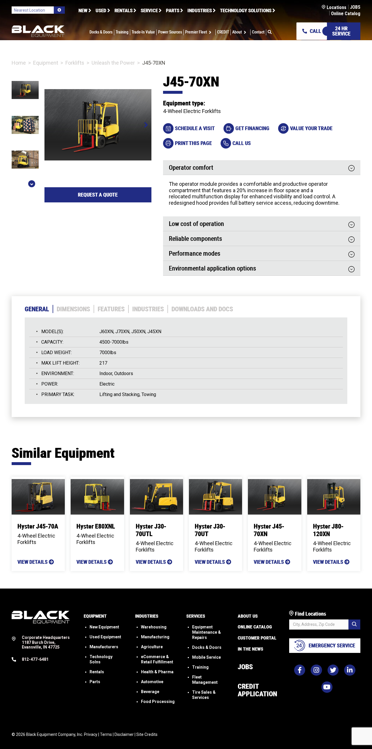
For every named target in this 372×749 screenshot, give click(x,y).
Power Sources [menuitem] (170, 32)
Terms (106, 734)
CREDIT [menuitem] (223, 32)
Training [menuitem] (122, 32)
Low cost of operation (196, 224)
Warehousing (154, 627)
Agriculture (152, 646)
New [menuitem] (82, 10)
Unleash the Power (113, 63)
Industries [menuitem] (199, 10)
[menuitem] (269, 32)
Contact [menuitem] (258, 32)
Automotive (152, 681)
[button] (211, 32)
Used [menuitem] (101, 10)
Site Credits (147, 734)
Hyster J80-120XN (328, 530)
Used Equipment (105, 637)
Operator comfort (191, 168)
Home (19, 63)
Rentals (97, 671)
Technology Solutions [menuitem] (245, 10)
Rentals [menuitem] (124, 10)
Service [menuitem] (149, 10)
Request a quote (98, 195)
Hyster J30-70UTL (151, 530)
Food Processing (158, 701)
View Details (33, 562)
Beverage (150, 691)
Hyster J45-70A (37, 526)
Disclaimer (124, 734)
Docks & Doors (206, 647)
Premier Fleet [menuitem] (196, 32)
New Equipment (104, 627)
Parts (95, 681)
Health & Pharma (157, 671)
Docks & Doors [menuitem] (101, 32)
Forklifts (74, 63)
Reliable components (195, 239)
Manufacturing (155, 637)
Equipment (45, 63)
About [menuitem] (237, 32)
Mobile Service (206, 657)
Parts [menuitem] (172, 10)
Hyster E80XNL (95, 526)
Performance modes (194, 254)
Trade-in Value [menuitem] (143, 32)
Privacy (90, 734)
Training (200, 667)
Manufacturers (104, 646)
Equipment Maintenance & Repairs (206, 632)
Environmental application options (212, 269)
